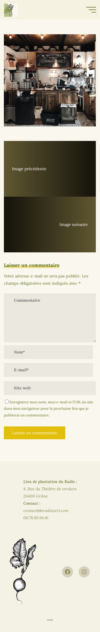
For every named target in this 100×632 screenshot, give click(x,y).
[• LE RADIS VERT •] (11, 9)
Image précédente (29, 168)
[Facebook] (67, 571)
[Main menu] (91, 10)
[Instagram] (84, 571)
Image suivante (74, 224)
